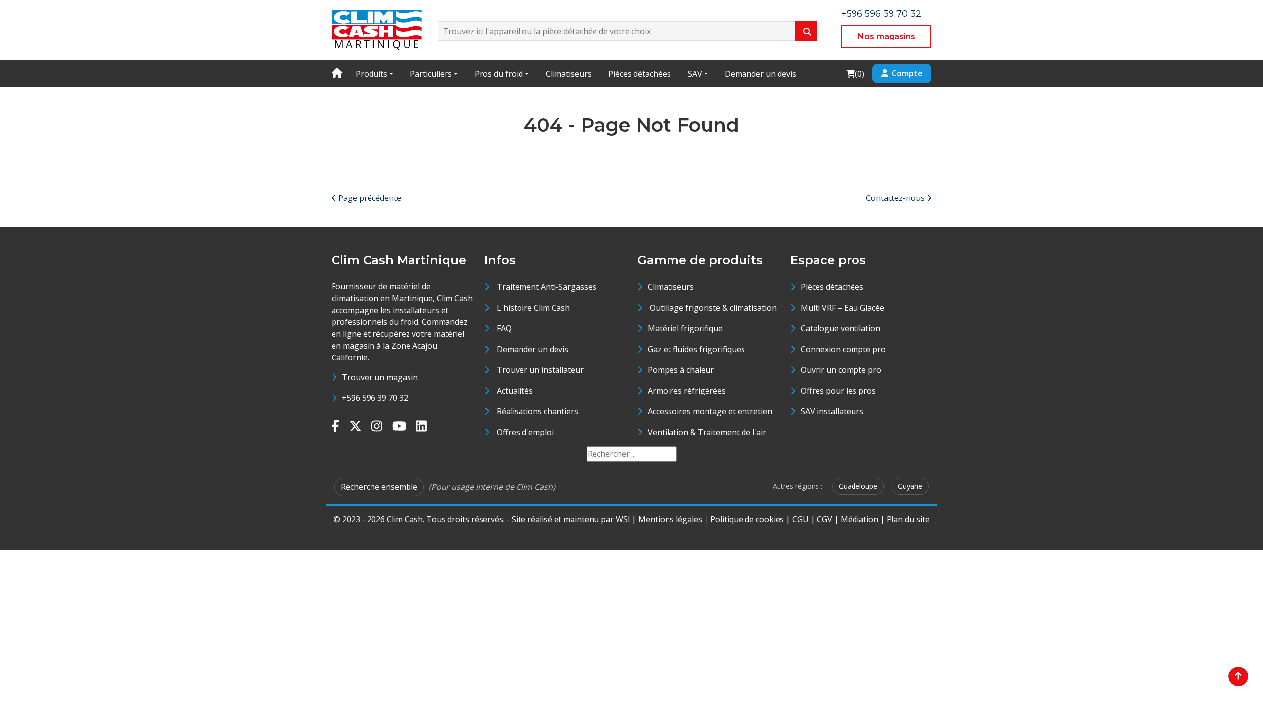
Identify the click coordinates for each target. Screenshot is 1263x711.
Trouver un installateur (540, 369)
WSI (623, 519)
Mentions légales (670, 519)
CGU (800, 519)
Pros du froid (499, 73)
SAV (695, 73)
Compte (907, 73)
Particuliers (431, 73)
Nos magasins (886, 36)
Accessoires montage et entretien (710, 411)
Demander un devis (760, 73)
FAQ (504, 328)
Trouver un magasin (380, 377)
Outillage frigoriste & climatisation (712, 307)
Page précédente (368, 198)
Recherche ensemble (379, 486)
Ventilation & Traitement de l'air (707, 432)
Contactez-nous (896, 198)
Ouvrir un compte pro (841, 369)
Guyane (910, 486)
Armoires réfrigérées (687, 390)
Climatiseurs (569, 73)
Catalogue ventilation (840, 328)
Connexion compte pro (843, 349)
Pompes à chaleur (681, 369)
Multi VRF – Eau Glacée (842, 307)
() (855, 73)
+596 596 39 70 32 (881, 13)
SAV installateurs (832, 411)
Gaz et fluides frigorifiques (696, 349)
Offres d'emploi (525, 432)
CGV (824, 519)
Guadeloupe (858, 486)
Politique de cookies (747, 519)
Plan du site (908, 519)
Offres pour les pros (838, 390)
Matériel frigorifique (685, 328)
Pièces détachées (639, 73)
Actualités (515, 390)
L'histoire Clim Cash (533, 307)
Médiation (859, 519)
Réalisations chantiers (537, 411)
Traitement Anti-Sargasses (546, 286)
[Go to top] (1238, 676)
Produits (371, 73)
